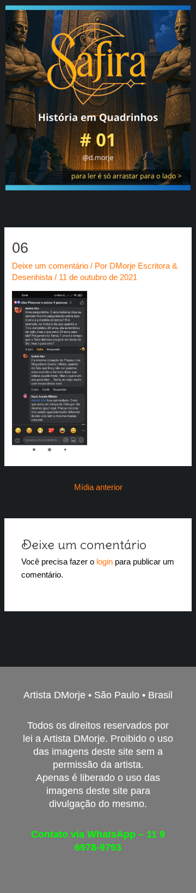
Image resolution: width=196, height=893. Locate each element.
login (104, 561)
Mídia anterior (98, 487)
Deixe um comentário (50, 266)
